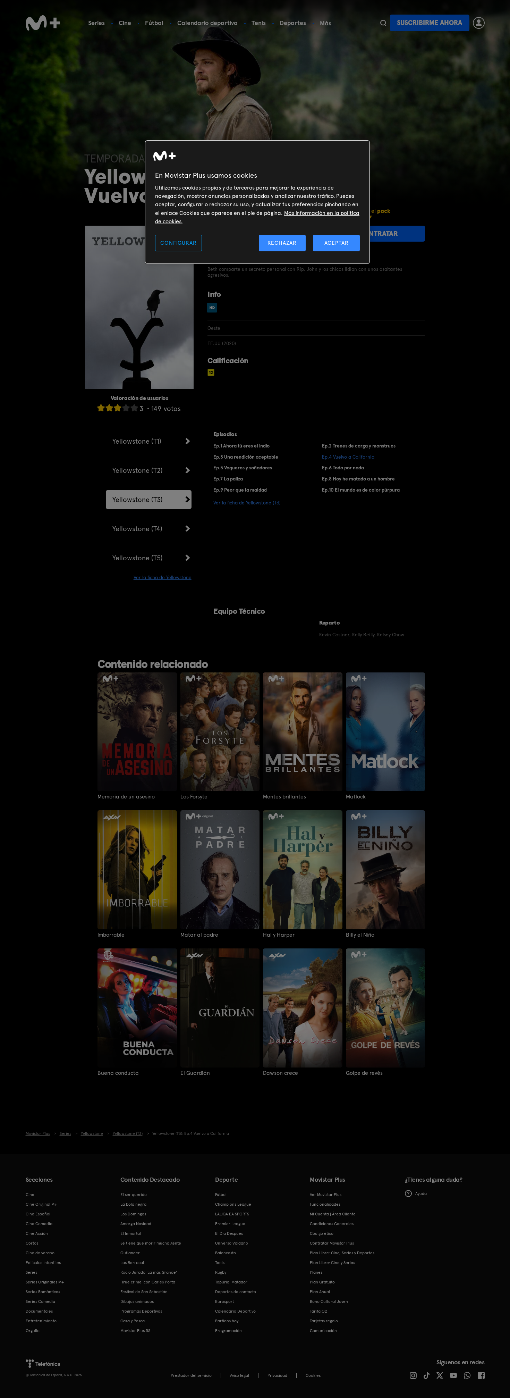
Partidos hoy (226, 1321)
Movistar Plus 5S (135, 1330)
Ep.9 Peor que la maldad (240, 490)
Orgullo (33, 1330)
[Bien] (126, 407)
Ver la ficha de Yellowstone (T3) (247, 502)
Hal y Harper (279, 935)
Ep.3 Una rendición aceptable (245, 457)
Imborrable (111, 935)
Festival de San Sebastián (144, 1291)
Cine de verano (40, 1252)
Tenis (259, 22)
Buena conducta (118, 1073)
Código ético (321, 1233)
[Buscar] (383, 23)
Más (325, 23)
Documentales (39, 1311)
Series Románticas (43, 1291)
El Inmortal (130, 1233)
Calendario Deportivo (235, 1311)
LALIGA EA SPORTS (232, 1214)
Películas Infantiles (43, 1262)
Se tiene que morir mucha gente (150, 1243)
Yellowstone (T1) (136, 441)
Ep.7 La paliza (228, 479)
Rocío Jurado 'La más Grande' (148, 1272)
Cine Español (38, 1214)
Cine (125, 22)
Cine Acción (37, 1233)
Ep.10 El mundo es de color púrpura (361, 490)
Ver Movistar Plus (325, 1194)
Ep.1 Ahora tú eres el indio (241, 446)
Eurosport (224, 1301)
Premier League (230, 1223)
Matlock (356, 797)
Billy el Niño (360, 935)
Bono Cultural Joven (329, 1301)
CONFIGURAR (178, 243)
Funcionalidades (325, 1204)
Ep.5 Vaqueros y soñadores (242, 467)
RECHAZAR (282, 243)
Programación (228, 1330)
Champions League (233, 1204)
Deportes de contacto (235, 1291)
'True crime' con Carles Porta (147, 1282)
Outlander (130, 1252)
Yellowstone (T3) (137, 499)
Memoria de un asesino (126, 797)
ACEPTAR (336, 243)
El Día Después (229, 1233)
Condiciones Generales (332, 1223)
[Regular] (117, 407)
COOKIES (313, 1375)
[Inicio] (43, 23)
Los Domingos (133, 1214)
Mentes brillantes (284, 797)
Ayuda (421, 1193)
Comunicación (323, 1330)
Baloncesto (225, 1252)
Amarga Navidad (135, 1223)
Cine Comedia (39, 1223)
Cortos (32, 1243)
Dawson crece (280, 1073)
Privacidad (277, 1375)
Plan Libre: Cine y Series (332, 1262)
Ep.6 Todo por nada (343, 467)
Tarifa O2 (318, 1311)
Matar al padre (199, 935)
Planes (316, 1272)
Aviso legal (239, 1375)
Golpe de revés (364, 1073)
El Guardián (195, 1073)
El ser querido (133, 1194)
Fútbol (154, 22)
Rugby (220, 1272)
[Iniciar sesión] (479, 23)
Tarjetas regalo (324, 1321)
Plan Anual (320, 1291)
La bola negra (133, 1204)
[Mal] (109, 407)
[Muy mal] (101, 407)
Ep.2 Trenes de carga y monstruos (359, 446)
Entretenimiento (41, 1321)
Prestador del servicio (191, 1375)
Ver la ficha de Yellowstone (163, 577)
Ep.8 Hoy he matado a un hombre (358, 479)
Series (96, 22)
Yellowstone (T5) (137, 558)
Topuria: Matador (231, 1282)
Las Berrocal (132, 1262)
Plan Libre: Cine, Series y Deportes (342, 1252)
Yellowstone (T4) (137, 529)
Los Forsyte (193, 797)
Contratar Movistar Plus (332, 1243)
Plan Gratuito (322, 1282)
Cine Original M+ (41, 1204)
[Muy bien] (134, 407)
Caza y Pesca (132, 1321)
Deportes (293, 22)
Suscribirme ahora (429, 23)
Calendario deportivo (207, 22)
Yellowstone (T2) (137, 470)
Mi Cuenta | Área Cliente (333, 1214)
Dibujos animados (137, 1301)
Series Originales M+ (45, 1282)
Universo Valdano (231, 1243)
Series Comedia (40, 1301)
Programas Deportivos (141, 1311)
